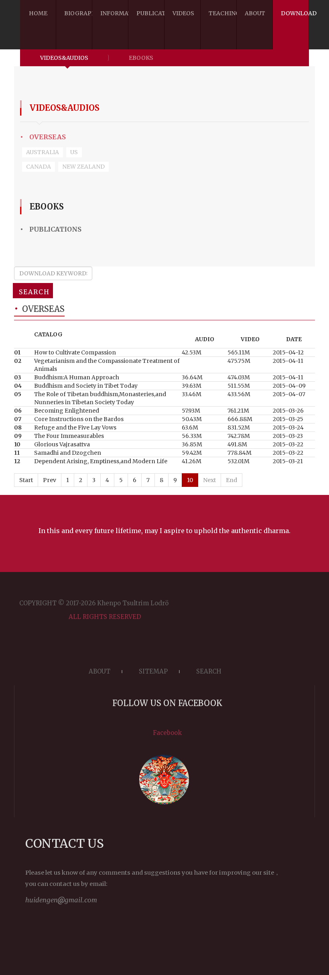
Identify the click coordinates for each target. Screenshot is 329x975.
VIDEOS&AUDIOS (64, 58)
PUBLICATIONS (50, 229)
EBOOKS (141, 58)
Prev (49, 480)
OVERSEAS (43, 137)
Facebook (167, 733)
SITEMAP (153, 671)
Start (26, 480)
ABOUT (99, 671)
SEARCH (34, 292)
